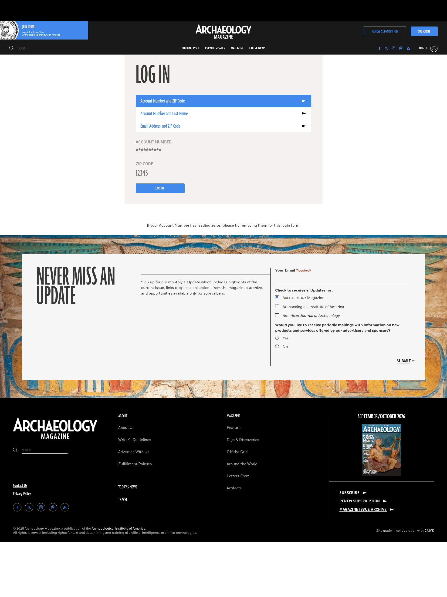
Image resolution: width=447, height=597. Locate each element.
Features (234, 427)
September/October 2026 (381, 417)
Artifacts (234, 488)
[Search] (11, 48)
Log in (160, 188)
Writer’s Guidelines (134, 439)
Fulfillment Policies (135, 464)
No (285, 346)
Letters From (238, 476)
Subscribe (424, 31)
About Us (126, 427)
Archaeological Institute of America (313, 306)
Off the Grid (237, 451)
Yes (286, 338)
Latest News (257, 48)
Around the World (242, 464)
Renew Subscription (385, 31)
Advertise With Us (133, 451)
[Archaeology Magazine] (55, 440)
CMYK (429, 530)
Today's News (127, 487)
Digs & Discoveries (243, 439)
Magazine (303, 297)
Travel (123, 500)
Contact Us (20, 485)
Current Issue (191, 48)
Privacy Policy (22, 494)
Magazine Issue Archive (363, 509)
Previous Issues (215, 48)
